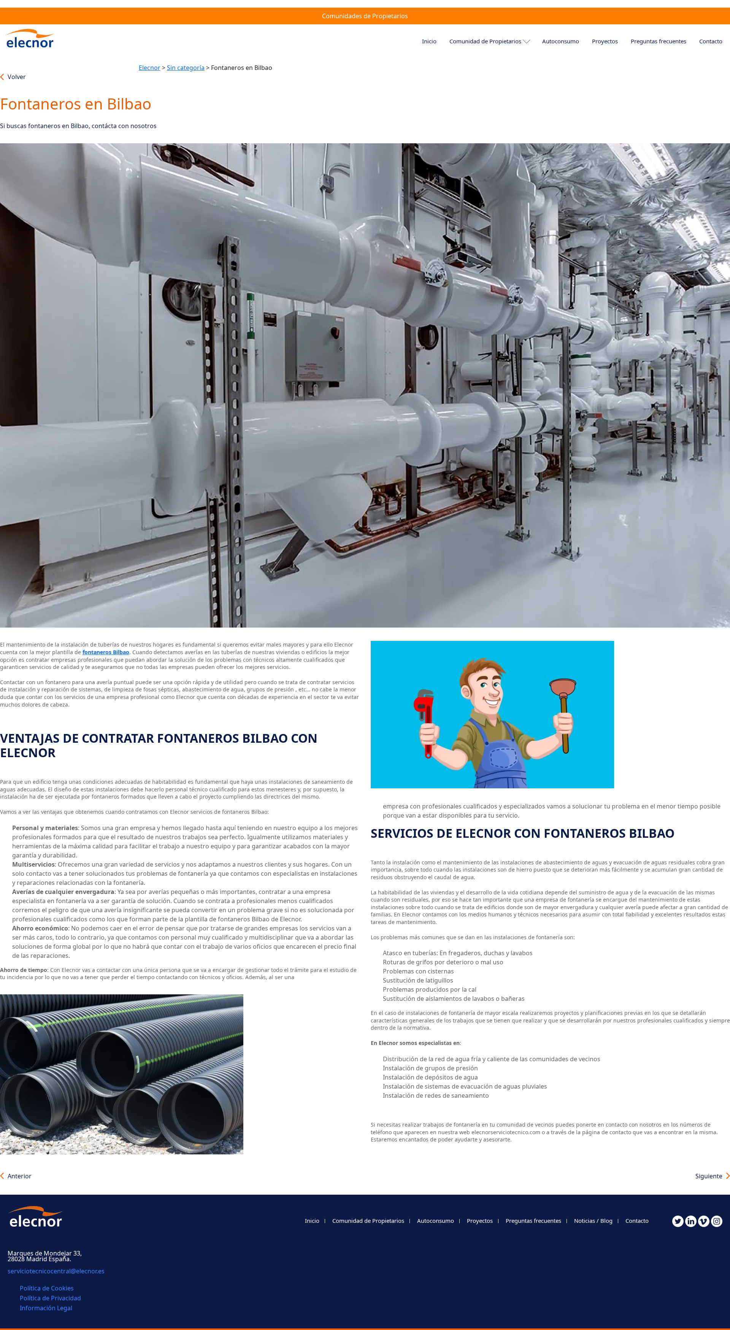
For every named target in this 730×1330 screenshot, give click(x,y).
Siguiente (708, 1176)
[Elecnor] (31, 41)
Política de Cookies (47, 1288)
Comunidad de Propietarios (485, 41)
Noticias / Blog (593, 1220)
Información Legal (46, 1308)
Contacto (637, 1220)
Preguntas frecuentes (658, 41)
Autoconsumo (560, 41)
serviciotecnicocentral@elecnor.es (56, 1271)
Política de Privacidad (50, 1298)
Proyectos (605, 41)
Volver (17, 77)
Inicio (429, 41)
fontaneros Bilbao (106, 652)
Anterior (20, 1176)
